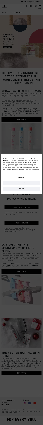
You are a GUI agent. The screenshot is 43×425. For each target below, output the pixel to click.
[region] (21, 174)
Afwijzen (21, 188)
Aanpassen (21, 177)
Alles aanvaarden (21, 183)
